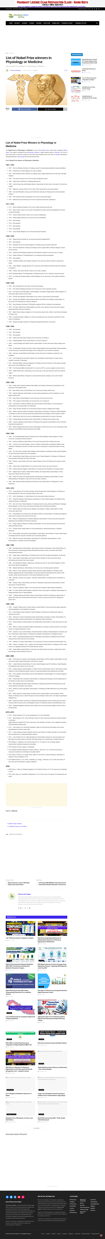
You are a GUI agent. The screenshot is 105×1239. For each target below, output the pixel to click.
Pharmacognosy (84, 1207)
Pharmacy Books (67, 23)
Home (11, 23)
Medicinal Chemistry (83, 1200)
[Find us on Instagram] (98, 8)
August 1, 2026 (10, 970)
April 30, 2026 (9, 1046)
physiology (21, 156)
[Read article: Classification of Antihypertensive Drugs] (76, 98)
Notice (40, 934)
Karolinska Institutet (33, 152)
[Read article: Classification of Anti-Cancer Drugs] (76, 89)
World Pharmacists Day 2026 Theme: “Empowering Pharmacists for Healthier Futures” (18, 992)
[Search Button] (97, 23)
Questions (46, 23)
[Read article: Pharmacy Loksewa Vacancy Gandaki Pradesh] (52, 1033)
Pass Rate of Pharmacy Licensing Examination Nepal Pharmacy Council (52, 991)
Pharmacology (84, 1209)
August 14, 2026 (10, 940)
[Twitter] (11, 1197)
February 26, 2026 (42, 1045)
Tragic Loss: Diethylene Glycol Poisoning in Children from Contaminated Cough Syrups (51, 1094)
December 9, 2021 (27, 70)
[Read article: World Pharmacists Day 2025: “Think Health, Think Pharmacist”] (52, 1108)
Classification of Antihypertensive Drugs (89, 97)
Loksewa (39, 23)
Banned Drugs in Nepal (15, 823)
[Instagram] (22, 1197)
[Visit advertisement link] (52, 3)
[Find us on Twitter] (94, 8)
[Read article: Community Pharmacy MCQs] (76, 71)
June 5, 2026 (41, 994)
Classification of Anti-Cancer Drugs (88, 88)
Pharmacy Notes (80, 23)
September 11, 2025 (43, 1122)
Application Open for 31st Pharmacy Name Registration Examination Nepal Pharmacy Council (51, 1018)
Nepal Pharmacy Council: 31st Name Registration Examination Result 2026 (89, 61)
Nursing (82, 1205)
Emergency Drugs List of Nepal (17, 826)
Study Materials (94, 1204)
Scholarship (93, 1201)
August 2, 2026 (42, 943)
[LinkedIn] (15, 1197)
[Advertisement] (69, 15)
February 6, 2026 (10, 1073)
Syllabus (92, 1206)
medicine (58, 154)
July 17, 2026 (9, 996)
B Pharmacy (73, 1199)
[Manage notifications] (101, 1235)
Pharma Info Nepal (16, 70)
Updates (12, 53)
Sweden (57, 152)
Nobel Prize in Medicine (16, 834)
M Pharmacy (73, 1212)
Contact (26, 8)
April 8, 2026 (41, 1022)
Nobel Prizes (45, 150)
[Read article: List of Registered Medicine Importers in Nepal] (20, 1084)
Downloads (56, 23)
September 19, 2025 (11, 1122)
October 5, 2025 (42, 1097)
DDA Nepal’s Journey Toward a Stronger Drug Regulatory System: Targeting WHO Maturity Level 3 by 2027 (52, 966)
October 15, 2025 (10, 1097)
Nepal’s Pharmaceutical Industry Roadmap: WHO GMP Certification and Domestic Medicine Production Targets (19, 966)
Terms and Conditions (18, 8)
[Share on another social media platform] (65, 109)
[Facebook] (7, 1197)
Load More (36, 1128)
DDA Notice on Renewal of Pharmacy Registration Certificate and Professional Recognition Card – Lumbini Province (19, 1069)
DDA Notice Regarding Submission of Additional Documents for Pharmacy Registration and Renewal (49, 940)
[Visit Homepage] (18, 16)
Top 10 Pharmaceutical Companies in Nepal (19, 938)
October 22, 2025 (42, 1071)
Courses (24, 23)
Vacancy (17, 23)
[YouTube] (19, 1197)
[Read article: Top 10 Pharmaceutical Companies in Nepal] (20, 928)
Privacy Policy (9, 8)
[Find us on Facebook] (92, 8)
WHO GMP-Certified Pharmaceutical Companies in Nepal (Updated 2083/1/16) (19, 1044)
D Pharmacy (73, 1204)
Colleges (72, 1201)
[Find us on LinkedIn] (96, 8)
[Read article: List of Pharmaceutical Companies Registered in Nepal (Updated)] (20, 1007)
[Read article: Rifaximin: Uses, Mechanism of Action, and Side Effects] (20, 1108)
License (31, 23)
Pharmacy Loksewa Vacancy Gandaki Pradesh (52, 1043)
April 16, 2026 (9, 1020)
